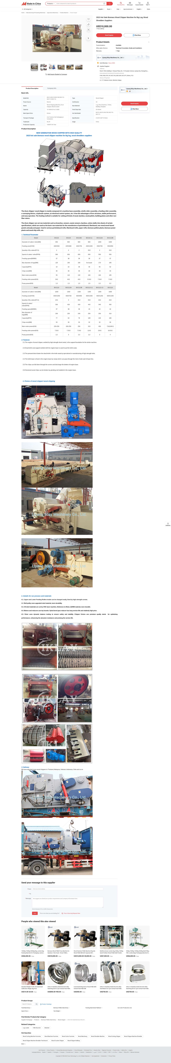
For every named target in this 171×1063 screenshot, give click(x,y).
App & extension (127, 9)
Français (62, 1052)
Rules (148, 9)
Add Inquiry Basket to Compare (57, 74)
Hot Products (42, 1050)
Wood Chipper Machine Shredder (133, 1036)
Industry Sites (97, 1050)
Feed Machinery (25, 1008)
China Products (50, 1050)
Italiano (76, 1052)
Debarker (46, 1028)
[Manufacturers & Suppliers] (31, 4)
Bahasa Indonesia (135, 1052)
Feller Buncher (37, 1028)
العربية (95, 1052)
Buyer (108, 9)
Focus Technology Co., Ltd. (73, 1056)
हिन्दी (109, 1052)
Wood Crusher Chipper (57, 1040)
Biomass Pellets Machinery (60, 1008)
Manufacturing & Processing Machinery (35, 12)
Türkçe (120, 1052)
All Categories (27, 9)
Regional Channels (106, 1050)
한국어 (100, 1052)
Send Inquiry (109, 35)
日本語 (105, 1052)
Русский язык (69, 1052)
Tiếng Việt (126, 1052)
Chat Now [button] (138, 35)
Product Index (116, 1050)
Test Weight (56, 1011)
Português (55, 1052)
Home (22, 12)
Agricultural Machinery (52, 12)
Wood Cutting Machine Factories (32, 1036)
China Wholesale (78, 1050)
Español (49, 1052)
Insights (130, 1050)
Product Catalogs (46, 1004)
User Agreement (95, 1056)
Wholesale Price (88, 1050)
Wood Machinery (82, 1036)
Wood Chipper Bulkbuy (74, 1040)
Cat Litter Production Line (125, 1008)
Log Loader (26, 1028)
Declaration (104, 1056)
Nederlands (89, 1052)
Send (34, 913)
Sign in (148, 5)
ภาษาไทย (114, 1052)
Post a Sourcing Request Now (71, 913)
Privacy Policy (112, 1056)
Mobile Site (124, 1050)
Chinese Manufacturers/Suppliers (64, 1050)
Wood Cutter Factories (68, 1036)
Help (118, 9)
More (22, 1044)
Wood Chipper (73, 12)
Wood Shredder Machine (97, 1036)
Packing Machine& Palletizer (93, 1008)
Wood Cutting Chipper (114, 1036)
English (44, 1052)
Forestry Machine (64, 12)
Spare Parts (24, 1011)
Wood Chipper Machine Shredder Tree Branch (35, 1040)
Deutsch (82, 1052)
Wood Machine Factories (51, 1036)
